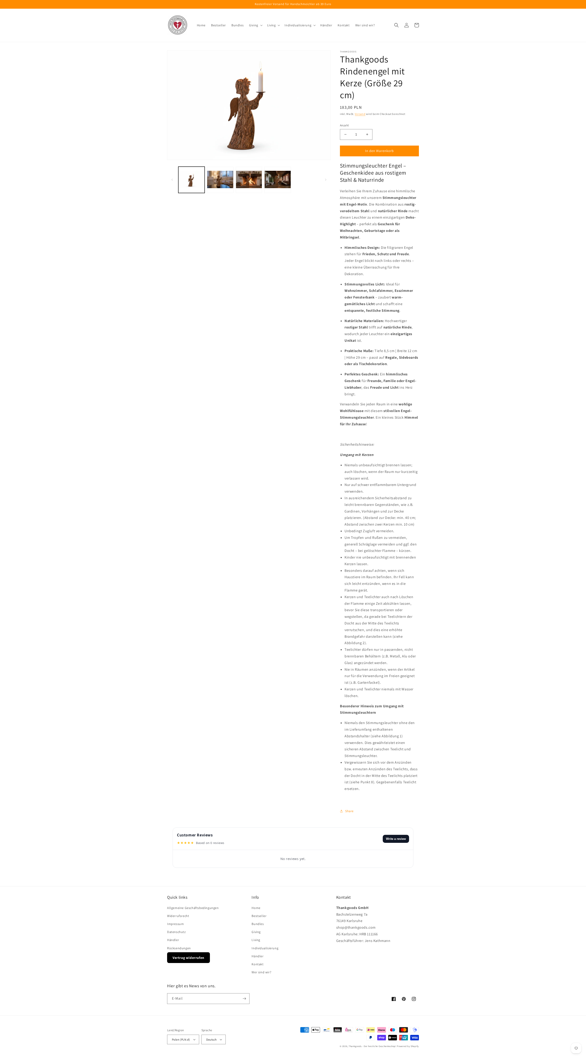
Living (256, 940)
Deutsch (211, 1040)
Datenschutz (176, 932)
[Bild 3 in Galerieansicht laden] (249, 180)
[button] (255, 25)
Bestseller (259, 916)
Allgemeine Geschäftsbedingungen (193, 908)
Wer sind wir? (261, 972)
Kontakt (257, 964)
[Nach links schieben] (172, 180)
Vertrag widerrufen (188, 957)
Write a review (396, 839)
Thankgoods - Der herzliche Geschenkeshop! (372, 1046)
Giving (256, 932)
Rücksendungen (179, 948)
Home (256, 908)
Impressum (175, 924)
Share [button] (349, 811)
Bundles (258, 924)
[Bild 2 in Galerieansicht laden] (220, 180)
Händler (173, 940)
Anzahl (344, 125)
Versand (360, 114)
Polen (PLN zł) (181, 1040)
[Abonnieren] (244, 998)
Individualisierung (265, 948)
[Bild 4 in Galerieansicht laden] (277, 180)
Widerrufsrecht (178, 916)
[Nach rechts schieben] (326, 180)
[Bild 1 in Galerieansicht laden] (191, 180)
